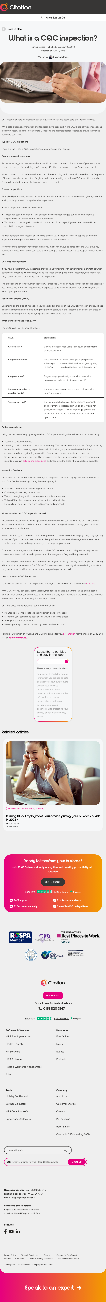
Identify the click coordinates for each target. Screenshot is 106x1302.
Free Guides (63, 1036)
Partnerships (63, 1119)
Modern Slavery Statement (41, 1259)
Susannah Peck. (60, 57)
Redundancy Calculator (19, 1119)
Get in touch (53, 882)
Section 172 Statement (14, 1259)
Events (60, 1051)
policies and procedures (34, 461)
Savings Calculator (16, 1104)
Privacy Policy (10, 1255)
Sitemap (47, 1255)
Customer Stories (65, 1104)
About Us (61, 1096)
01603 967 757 (23, 1193)
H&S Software (14, 1059)
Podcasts (61, 1059)
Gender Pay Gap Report (66, 1255)
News (59, 1044)
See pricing (53, 995)
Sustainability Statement (68, 1259)
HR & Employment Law (18, 1036)
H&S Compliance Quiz (18, 1111)
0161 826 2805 (55, 17)
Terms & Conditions (29, 1255)
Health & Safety (14, 1044)
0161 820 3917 (54, 1008)
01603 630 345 (25, 1190)
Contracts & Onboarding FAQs (73, 1134)
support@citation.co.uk (19, 1197)
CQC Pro (90, 583)
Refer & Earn (63, 1126)
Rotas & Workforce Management (24, 1067)
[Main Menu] (102, 7)
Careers (60, 1111)
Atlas (8, 1074)
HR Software (13, 1051)
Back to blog (15, 29)
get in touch (69, 633)
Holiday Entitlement (17, 1096)
